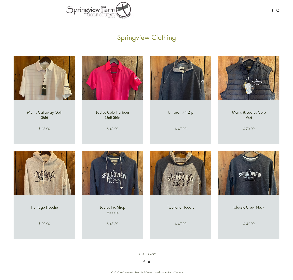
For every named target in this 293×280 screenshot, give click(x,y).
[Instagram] (277, 10)
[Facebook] (272, 10)
